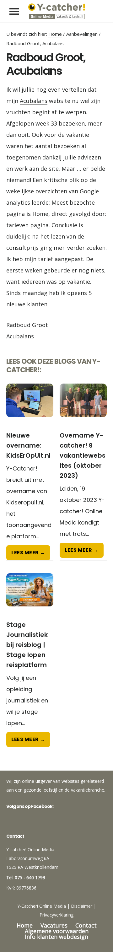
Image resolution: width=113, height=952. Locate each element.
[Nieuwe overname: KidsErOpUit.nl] (29, 407)
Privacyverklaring (56, 915)
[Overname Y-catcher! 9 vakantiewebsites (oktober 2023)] (83, 407)
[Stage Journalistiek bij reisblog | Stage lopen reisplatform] (29, 596)
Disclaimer (81, 906)
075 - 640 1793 (30, 877)
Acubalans (33, 101)
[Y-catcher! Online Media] (56, 11)
